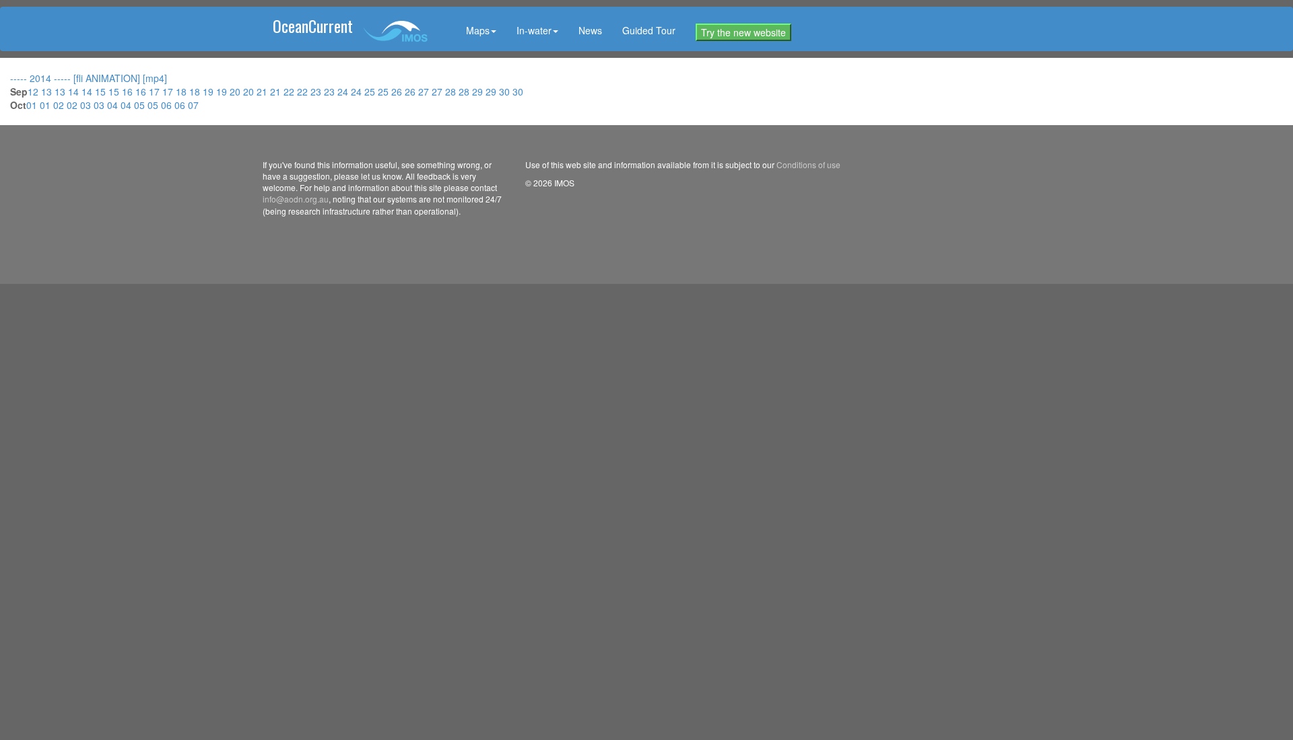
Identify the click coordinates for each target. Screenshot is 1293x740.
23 (317, 91)
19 (209, 91)
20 (236, 91)
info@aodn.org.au (296, 199)
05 (140, 105)
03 (87, 105)
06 (167, 105)
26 (398, 91)
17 (155, 91)
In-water (534, 30)
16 (128, 91)
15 (101, 91)
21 (263, 91)
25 (371, 91)
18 (182, 91)
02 (60, 105)
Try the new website (743, 32)
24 (344, 91)
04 (114, 105)
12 (34, 91)
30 (505, 91)
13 (48, 91)
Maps (478, 30)
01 (33, 105)
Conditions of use (808, 164)
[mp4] (155, 78)
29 (479, 91)
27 (425, 91)
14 (74, 91)
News (590, 30)
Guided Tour (648, 30)
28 (452, 91)
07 (193, 105)
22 (290, 91)
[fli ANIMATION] (108, 78)
